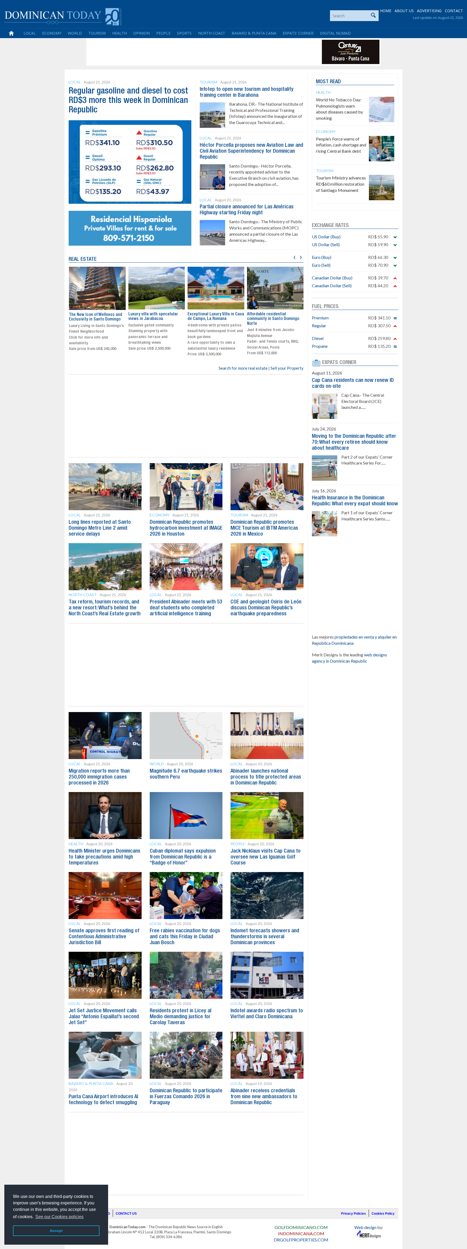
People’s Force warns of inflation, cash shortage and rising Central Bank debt (341, 145)
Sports (184, 33)
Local (30, 33)
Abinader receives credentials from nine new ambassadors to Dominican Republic (264, 1096)
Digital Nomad (335, 33)
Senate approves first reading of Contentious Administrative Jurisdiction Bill (104, 937)
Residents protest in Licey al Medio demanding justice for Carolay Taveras (180, 1016)
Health (119, 33)
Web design (365, 1227)
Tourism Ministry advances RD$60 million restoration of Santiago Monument (341, 184)
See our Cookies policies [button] (59, 1216)
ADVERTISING (429, 10)
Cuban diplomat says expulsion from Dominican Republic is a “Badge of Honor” (183, 857)
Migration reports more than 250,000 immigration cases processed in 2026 (99, 777)
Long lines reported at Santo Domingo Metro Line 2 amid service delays (100, 528)
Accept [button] (56, 1230)
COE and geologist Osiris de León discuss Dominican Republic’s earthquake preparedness (266, 608)
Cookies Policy (383, 1213)
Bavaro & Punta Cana (254, 33)
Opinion (141, 33)
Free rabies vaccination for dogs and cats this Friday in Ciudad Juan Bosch (185, 937)
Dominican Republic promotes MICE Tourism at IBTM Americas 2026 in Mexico (264, 528)
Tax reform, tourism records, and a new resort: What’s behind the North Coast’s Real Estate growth (105, 608)
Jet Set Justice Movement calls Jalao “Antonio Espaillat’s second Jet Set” (104, 1016)
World (75, 33)
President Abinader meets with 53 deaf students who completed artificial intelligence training (186, 608)
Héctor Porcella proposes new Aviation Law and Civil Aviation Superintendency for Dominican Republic (251, 151)
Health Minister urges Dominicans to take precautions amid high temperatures (104, 857)
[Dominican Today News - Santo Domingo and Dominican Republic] (63, 16)
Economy (51, 33)
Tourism (97, 33)
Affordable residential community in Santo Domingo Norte (214, 319)
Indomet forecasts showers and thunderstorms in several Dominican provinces (265, 937)
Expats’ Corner (298, 33)
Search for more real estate (243, 368)
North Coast (211, 33)
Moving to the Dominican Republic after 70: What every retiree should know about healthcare (354, 442)
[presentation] (294, 256)
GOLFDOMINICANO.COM (301, 1227)
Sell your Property (287, 368)
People (163, 33)
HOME (385, 10)
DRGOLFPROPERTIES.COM (301, 1239)
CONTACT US (126, 1213)
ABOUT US (404, 10)
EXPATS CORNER (339, 362)
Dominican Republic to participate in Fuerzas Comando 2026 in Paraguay (186, 1096)
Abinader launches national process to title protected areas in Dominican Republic (266, 777)
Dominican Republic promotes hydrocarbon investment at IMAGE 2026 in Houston (186, 528)
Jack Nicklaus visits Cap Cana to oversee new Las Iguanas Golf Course (266, 857)
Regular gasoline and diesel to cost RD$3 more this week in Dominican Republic (128, 100)
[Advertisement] (186, 52)
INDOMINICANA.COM (301, 1233)
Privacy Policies (353, 1213)
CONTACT (454, 10)
